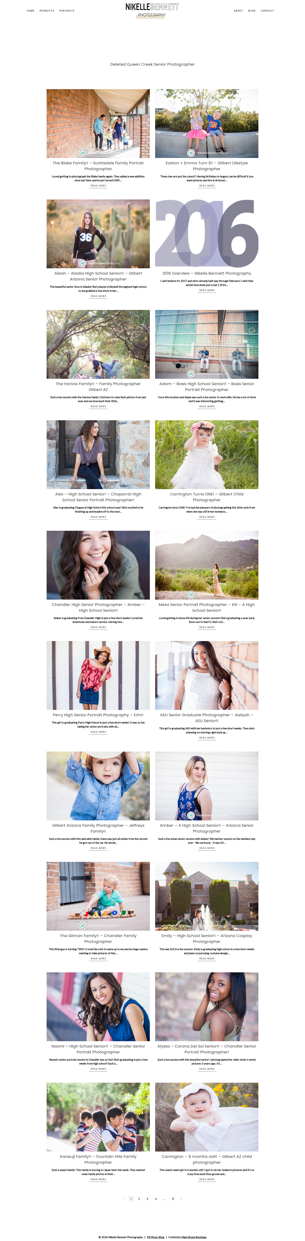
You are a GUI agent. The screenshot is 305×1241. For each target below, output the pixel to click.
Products (47, 10)
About (238, 10)
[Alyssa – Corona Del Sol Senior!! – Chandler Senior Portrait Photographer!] (206, 1006)
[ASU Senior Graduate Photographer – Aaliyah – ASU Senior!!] (206, 675)
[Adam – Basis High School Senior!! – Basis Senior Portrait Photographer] (206, 344)
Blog (252, 10)
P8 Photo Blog (155, 1237)
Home (31, 10)
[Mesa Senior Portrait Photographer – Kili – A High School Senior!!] (206, 565)
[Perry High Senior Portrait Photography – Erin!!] (98, 675)
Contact (267, 10)
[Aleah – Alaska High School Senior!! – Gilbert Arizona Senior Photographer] (98, 233)
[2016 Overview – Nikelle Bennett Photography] (206, 233)
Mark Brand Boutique (194, 1237)
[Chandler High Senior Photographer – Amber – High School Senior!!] (98, 565)
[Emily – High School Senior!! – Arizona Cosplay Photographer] (206, 896)
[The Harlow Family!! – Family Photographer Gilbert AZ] (98, 344)
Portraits (67, 10)
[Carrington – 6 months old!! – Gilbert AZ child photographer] (206, 1117)
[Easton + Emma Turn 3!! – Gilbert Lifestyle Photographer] (206, 123)
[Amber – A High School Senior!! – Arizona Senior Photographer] (206, 786)
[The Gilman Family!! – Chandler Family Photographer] (98, 896)
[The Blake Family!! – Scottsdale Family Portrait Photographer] (98, 123)
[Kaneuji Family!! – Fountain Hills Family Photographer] (98, 1117)
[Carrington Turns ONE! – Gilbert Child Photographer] (206, 454)
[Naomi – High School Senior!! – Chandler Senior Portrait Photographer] (98, 1006)
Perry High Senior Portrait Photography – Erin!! (98, 715)
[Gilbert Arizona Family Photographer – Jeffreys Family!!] (98, 786)
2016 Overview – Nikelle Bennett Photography (207, 273)
